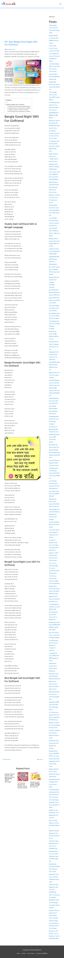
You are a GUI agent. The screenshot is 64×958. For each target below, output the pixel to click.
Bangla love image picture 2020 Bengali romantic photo (54, 725)
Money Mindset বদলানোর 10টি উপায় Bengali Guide (54, 76)
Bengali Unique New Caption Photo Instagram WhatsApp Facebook (54, 282)
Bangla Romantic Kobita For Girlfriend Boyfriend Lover (54, 599)
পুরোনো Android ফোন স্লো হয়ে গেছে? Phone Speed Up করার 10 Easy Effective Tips (54, 187)
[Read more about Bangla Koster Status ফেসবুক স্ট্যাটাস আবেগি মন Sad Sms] (35, 776)
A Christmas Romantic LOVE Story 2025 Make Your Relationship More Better (53, 545)
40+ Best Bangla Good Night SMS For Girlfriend (54, 905)
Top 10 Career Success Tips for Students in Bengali (54, 48)
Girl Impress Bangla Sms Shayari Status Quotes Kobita (22, 785)
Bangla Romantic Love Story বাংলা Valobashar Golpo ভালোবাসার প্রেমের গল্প (53, 856)
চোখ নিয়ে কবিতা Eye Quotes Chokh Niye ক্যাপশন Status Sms (54, 382)
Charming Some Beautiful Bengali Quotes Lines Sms (53, 429)
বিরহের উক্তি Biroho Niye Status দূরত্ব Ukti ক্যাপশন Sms (54, 400)
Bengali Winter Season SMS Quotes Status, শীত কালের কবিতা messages (10, 778)
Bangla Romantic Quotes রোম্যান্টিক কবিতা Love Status (54, 753)
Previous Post (6, 759)
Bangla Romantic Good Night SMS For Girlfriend (19, 108)
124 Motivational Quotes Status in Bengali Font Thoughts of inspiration (53, 645)
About (18, 953)
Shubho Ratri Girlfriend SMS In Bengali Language (19, 106)
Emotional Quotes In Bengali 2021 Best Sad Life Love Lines (54, 462)
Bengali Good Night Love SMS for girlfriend (18, 110)
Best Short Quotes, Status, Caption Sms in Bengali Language (54, 635)
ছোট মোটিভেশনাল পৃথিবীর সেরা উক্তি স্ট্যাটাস (53, 115)
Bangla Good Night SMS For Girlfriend (15, 105)
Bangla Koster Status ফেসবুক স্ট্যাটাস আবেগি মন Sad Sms (35, 784)
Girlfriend (25, 92)
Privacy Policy (31, 953)
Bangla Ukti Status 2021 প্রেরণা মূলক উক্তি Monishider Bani (54, 676)
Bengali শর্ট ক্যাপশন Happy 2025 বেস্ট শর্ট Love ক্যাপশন (54, 300)
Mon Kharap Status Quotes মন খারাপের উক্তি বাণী (54, 493)
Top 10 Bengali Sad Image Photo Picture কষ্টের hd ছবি (54, 606)
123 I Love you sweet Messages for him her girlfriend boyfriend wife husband (54, 568)
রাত (8, 190)
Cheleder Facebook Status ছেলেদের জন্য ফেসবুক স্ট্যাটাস (54, 251)
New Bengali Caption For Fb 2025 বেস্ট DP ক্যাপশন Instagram (54, 315)
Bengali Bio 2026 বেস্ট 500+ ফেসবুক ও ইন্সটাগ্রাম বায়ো (54, 166)
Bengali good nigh (19, 745)
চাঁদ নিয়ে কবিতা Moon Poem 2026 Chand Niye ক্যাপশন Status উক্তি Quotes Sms (54, 210)
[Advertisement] (23, 29)
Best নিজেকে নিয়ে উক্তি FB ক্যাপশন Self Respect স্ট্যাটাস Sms (54, 292)
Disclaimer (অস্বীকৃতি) (41, 953)
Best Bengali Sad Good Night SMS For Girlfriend (19, 111)
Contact (24, 953)
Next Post (40, 759)
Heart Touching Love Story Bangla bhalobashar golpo (54, 897)
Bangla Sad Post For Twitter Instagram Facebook (54, 375)
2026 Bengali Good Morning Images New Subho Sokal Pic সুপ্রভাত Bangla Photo (54, 146)
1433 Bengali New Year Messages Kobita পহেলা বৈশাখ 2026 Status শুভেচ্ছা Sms (54, 473)
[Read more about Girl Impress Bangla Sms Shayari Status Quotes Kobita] (22, 776)
